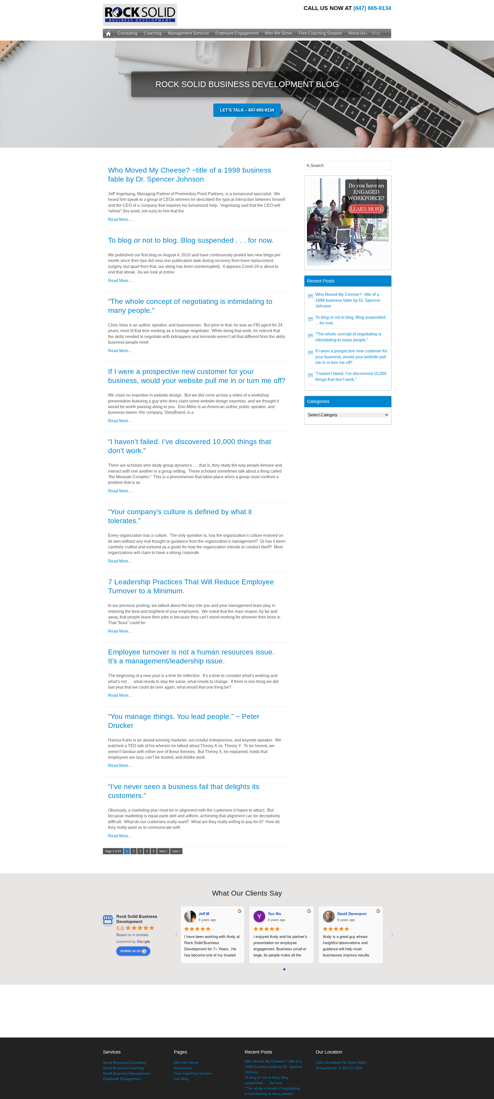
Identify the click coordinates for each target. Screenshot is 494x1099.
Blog (376, 33)
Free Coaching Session (320, 33)
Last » (176, 851)
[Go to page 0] (284, 969)
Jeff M (205, 913)
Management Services (188, 33)
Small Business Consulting (124, 1062)
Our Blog (181, 1079)
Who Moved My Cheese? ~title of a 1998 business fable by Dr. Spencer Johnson (347, 300)
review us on (130, 950)
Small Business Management (126, 1073)
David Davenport (353, 913)
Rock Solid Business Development (136, 918)
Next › (163, 851)
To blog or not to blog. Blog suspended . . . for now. (191, 240)
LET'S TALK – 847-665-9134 (247, 110)
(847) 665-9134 (372, 8)
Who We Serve (278, 33)
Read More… (120, 219)
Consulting (127, 33)
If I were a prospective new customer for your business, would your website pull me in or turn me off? (351, 357)
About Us (356, 33)
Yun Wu (276, 913)
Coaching (153, 33)
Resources (182, 1068)
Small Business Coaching (123, 1068)
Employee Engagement (236, 33)
